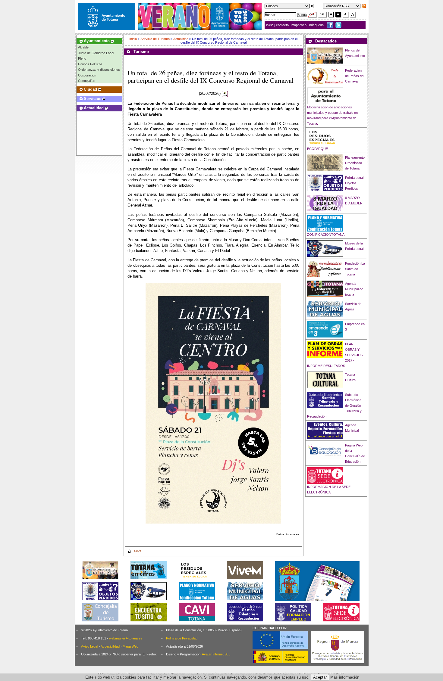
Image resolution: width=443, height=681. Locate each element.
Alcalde (83, 47)
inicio (270, 25)
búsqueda (317, 25)
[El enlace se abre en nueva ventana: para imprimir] (225, 94)
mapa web (299, 25)
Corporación (87, 75)
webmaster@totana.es (125, 638)
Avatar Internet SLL (216, 654)
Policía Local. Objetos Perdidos (354, 183)
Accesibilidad (110, 646)
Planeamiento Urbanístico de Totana (355, 163)
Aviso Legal (89, 646)
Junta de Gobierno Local (96, 53)
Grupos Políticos (90, 64)
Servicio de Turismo (155, 39)
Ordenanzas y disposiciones (99, 69)
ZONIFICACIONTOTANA (325, 234)
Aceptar (320, 677)
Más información (344, 677)
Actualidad (180, 39)
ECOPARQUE (317, 149)
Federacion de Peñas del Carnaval (354, 76)
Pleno (82, 58)
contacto (282, 25)
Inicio (133, 39)
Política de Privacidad (181, 638)
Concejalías (86, 80)
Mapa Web (130, 646)
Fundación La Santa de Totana (355, 269)
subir (137, 550)
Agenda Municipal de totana (354, 289)
